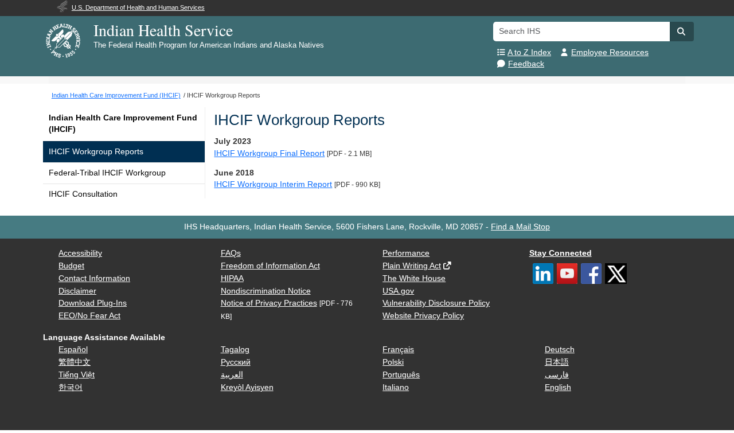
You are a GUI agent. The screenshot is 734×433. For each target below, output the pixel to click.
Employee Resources (610, 52)
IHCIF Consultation (83, 194)
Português (401, 374)
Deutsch (560, 349)
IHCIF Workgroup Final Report (269, 153)
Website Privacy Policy (423, 315)
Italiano (395, 387)
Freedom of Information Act (270, 266)
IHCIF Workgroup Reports (96, 151)
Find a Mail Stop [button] (520, 227)
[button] (682, 31)
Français (398, 349)
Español (73, 349)
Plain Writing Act (411, 266)
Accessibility (80, 253)
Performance (406, 253)
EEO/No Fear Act (89, 315)
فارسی (557, 374)
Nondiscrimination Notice (266, 291)
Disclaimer (77, 291)
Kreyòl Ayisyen (247, 387)
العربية (232, 374)
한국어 (70, 387)
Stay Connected (560, 253)
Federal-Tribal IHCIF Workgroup (107, 173)
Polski (393, 362)
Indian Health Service (163, 30)
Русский (236, 362)
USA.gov (398, 291)
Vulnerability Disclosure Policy (436, 303)
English (558, 387)
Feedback (526, 64)
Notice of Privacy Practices (269, 303)
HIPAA (232, 278)
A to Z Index (529, 52)
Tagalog (235, 349)
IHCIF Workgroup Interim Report (273, 184)
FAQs (231, 253)
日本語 (557, 362)
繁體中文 (74, 362)
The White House (414, 278)
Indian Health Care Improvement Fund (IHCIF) (123, 124)
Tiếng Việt (76, 374)
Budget (71, 266)
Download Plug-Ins (92, 303)
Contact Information (94, 278)
